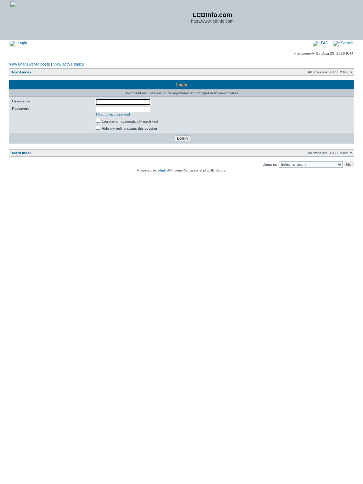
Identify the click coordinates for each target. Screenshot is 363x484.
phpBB (163, 170)
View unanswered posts (29, 64)
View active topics (68, 64)
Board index (21, 72)
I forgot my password (113, 114)
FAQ (324, 43)
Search (346, 43)
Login (22, 43)
